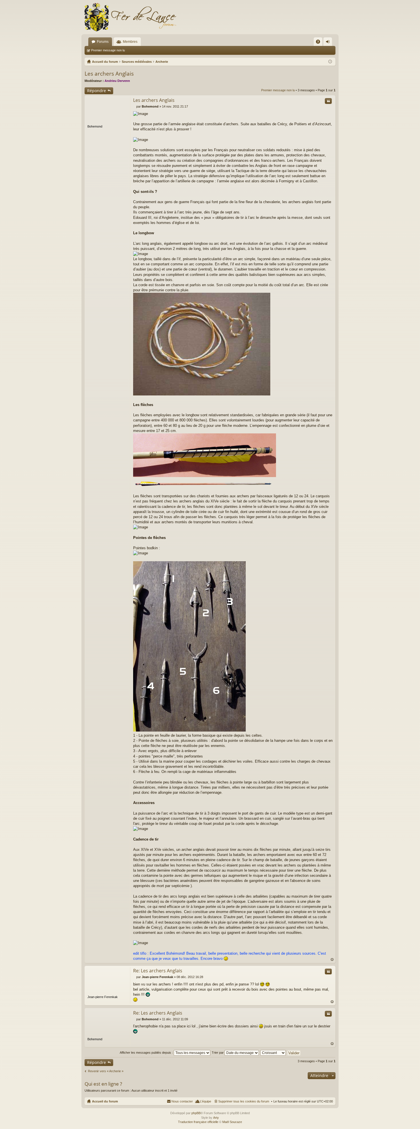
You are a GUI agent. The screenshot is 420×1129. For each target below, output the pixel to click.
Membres (130, 42)
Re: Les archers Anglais (157, 971)
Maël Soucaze (232, 1122)
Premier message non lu (108, 50)
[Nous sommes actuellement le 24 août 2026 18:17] (330, 61)
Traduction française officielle (198, 1122)
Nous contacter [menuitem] (182, 1101)
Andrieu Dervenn (117, 80)
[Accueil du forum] (130, 17)
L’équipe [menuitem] (205, 1101)
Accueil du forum (105, 1101)
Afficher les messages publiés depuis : (147, 1052)
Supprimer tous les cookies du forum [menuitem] (243, 1101)
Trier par (218, 1052)
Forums (103, 42)
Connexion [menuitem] (329, 43)
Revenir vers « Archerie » (105, 1071)
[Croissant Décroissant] (273, 1052)
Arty (216, 1117)
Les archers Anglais (109, 73)
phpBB (196, 1113)
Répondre (96, 90)
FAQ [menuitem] (319, 43)
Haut (332, 960)
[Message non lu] (134, 106)
